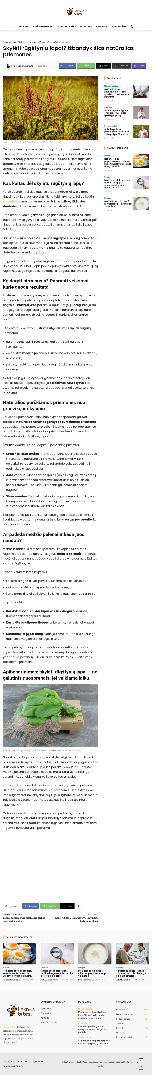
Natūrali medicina (111, 86)
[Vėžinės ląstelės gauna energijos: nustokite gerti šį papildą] (141, 112)
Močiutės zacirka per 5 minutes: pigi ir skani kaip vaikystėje (118, 204)
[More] (78, 906)
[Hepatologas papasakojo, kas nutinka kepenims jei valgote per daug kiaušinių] (141, 161)
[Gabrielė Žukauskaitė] (8, 66)
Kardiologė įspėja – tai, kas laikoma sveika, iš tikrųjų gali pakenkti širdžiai (131, 973)
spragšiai (10, 202)
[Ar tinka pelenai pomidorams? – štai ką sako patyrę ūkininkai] (141, 131)
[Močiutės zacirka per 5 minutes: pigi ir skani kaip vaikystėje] (141, 203)
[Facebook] (141, 1060)
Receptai (107, 198)
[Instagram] (141, 1067)
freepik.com (76, 751)
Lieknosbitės (9, 1027)
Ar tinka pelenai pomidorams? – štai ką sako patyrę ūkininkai (116, 132)
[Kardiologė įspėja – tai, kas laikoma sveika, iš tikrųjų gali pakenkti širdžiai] (132, 953)
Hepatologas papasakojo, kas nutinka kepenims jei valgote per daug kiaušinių (117, 162)
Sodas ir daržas (9, 42)
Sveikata (107, 155)
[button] (131, 26)
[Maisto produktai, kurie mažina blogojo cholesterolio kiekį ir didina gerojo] (141, 182)
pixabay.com (58, 142)
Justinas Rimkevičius (11, 979)
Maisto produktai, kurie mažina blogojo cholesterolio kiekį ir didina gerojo (117, 184)
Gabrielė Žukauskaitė (23, 66)
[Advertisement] (50, 864)
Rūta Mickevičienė (86, 979)
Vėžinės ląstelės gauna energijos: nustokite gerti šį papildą (116, 113)
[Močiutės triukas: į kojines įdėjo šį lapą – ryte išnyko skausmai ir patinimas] (141, 91)
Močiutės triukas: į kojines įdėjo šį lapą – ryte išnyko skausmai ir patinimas (116, 93)
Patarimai (108, 107)
